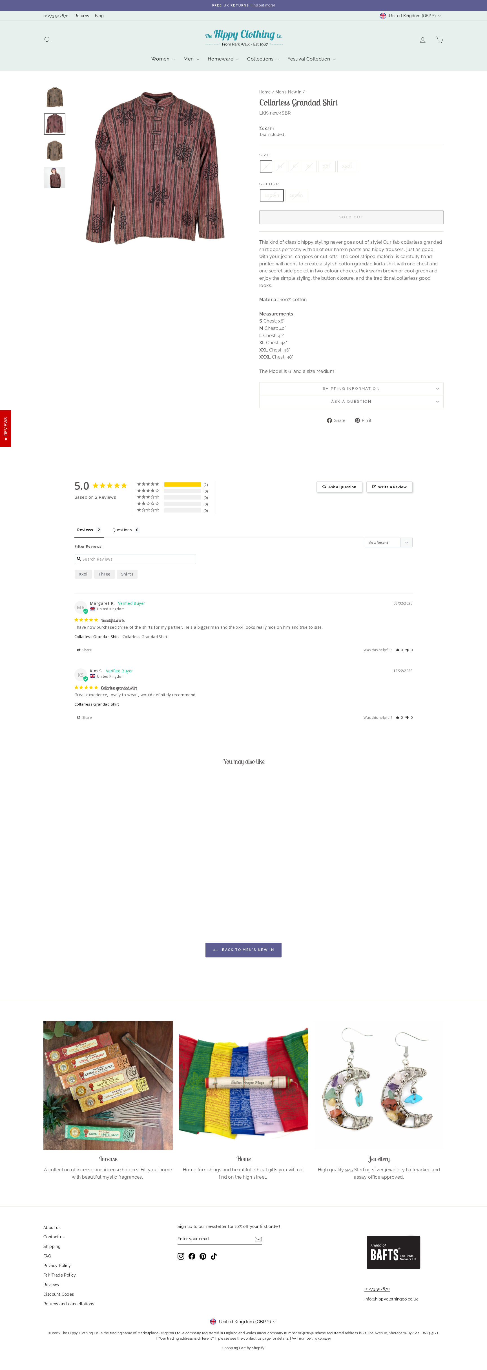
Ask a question (351, 401)
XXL (327, 166)
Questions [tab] (122, 529)
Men (189, 59)
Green (296, 195)
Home (265, 92)
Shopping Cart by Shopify (243, 1348)
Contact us (54, 1237)
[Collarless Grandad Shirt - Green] (95, 895)
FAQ (47, 1256)
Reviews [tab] (85, 529)
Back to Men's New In (247, 950)
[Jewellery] (379, 1085)
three (104, 574)
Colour (269, 184)
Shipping (52, 1246)
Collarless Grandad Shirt (96, 636)
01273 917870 (56, 16)
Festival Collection (309, 59)
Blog (99, 16)
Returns (81, 16)
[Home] (243, 1085)
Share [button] (86, 650)
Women (161, 59)
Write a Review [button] (392, 486)
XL (309, 166)
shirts (127, 574)
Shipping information (351, 388)
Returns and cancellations (68, 1304)
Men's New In (289, 92)
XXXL (347, 166)
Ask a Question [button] (342, 486)
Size (264, 155)
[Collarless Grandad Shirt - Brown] (87, 895)
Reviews (51, 1284)
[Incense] (108, 1085)
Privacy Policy (57, 1265)
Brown (272, 195)
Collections (261, 59)
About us (52, 1227)
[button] (399, 650)
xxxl (83, 574)
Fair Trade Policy (59, 1275)
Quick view (91, 868)
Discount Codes (58, 1294)
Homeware (221, 59)
